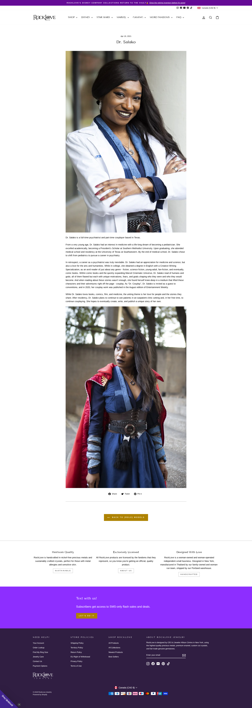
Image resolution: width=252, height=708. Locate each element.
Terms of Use (76, 666)
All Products (114, 643)
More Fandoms (160, 17)
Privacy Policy (76, 661)
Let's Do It (86, 616)
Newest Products (116, 652)
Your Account (38, 643)
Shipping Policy (77, 643)
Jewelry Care (38, 657)
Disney (86, 17)
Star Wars (104, 17)
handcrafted (189, 574)
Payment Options (40, 666)
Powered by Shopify (40, 695)
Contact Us (37, 661)
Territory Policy (77, 648)
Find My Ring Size (40, 652)
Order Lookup (38, 648)
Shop (71, 17)
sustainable (63, 571)
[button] (9, 699)
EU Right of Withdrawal (80, 657)
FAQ (179, 17)
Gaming (138, 17)
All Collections (114, 648)
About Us (126, 571)
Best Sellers (114, 657)
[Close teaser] (19, 704)
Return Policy (76, 652)
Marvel (122, 17)
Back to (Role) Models (128, 517)
